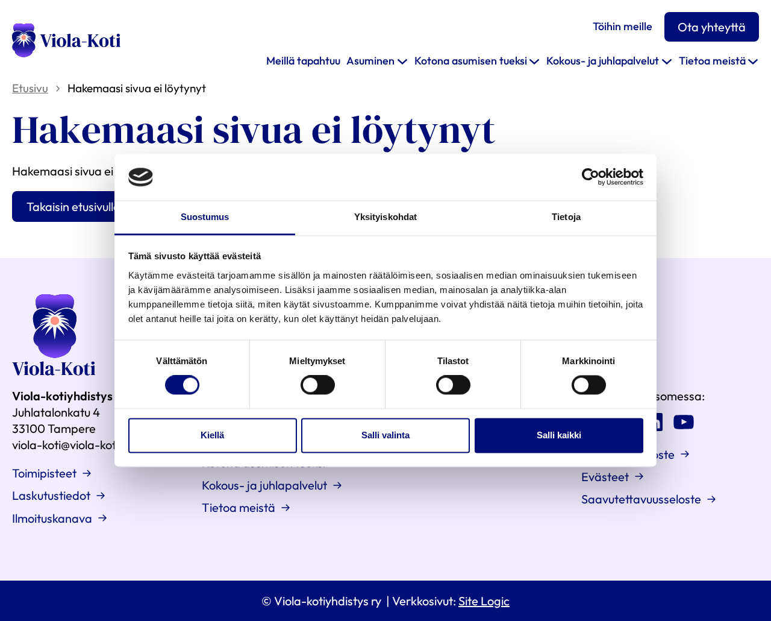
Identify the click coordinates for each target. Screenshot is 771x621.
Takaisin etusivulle (73, 206)
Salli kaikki (559, 435)
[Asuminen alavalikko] (402, 61)
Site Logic (484, 600)
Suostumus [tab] (205, 217)
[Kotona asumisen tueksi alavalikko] (534, 61)
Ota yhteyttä (712, 26)
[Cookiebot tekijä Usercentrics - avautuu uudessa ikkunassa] (590, 177)
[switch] (318, 385)
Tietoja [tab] (566, 217)
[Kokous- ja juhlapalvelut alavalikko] (667, 61)
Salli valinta (385, 435)
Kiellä (212, 435)
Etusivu (30, 88)
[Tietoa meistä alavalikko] (753, 61)
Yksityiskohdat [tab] (385, 217)
